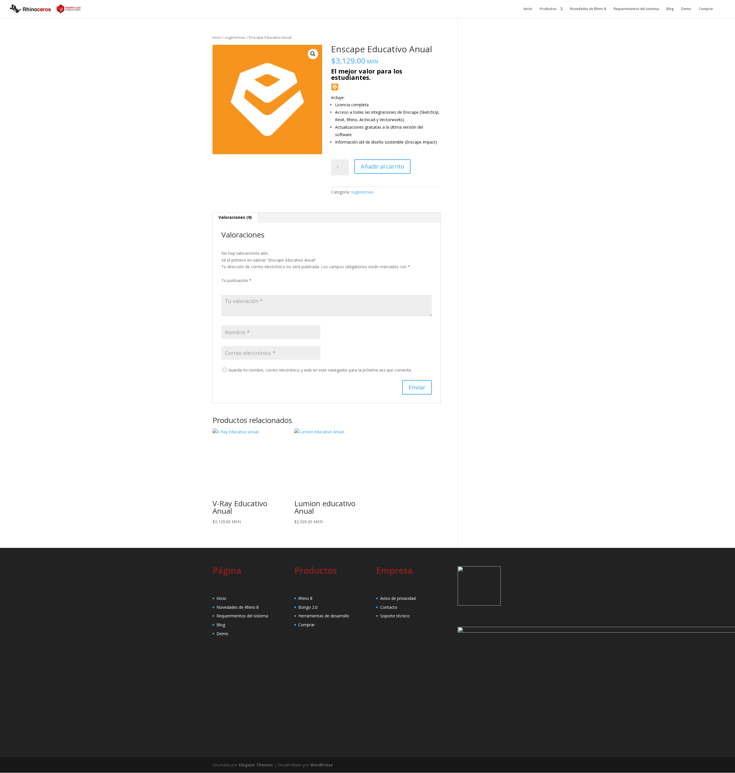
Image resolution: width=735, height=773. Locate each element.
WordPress (321, 765)
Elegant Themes (256, 765)
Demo (686, 9)
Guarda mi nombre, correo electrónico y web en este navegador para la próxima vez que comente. (320, 370)
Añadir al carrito (382, 166)
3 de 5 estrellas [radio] (240, 287)
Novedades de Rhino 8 (588, 9)
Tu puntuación (236, 280)
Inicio (528, 9)
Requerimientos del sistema (636, 9)
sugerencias (235, 37)
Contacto (388, 607)
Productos (548, 9)
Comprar (706, 9)
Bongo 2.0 (308, 607)
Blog (670, 9)
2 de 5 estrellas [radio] (232, 287)
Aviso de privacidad (398, 598)
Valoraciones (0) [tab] (235, 217)
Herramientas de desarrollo (323, 616)
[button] (313, 54)
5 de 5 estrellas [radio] (257, 287)
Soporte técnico (395, 616)
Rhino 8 (305, 598)
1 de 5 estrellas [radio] (224, 287)
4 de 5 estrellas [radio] (248, 287)
